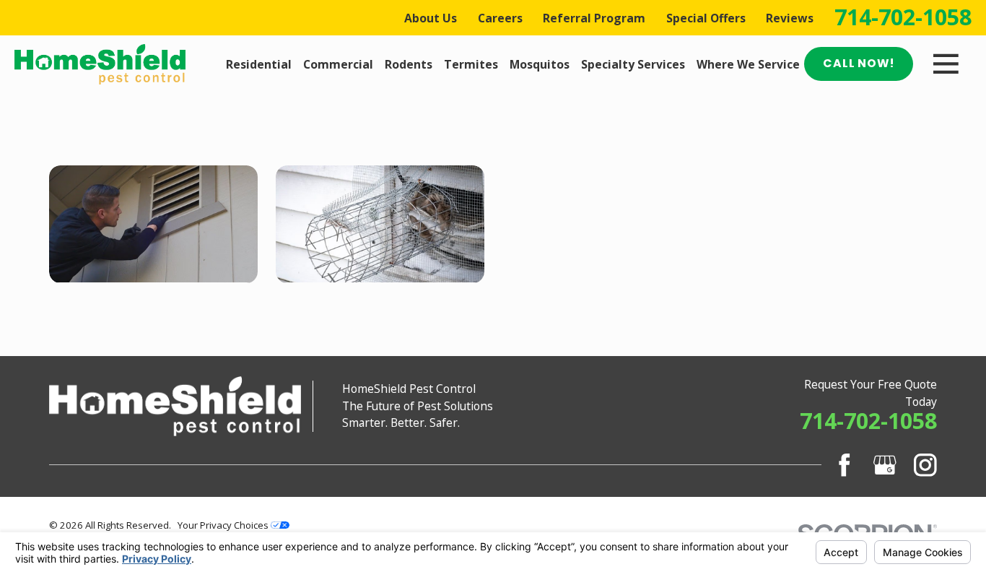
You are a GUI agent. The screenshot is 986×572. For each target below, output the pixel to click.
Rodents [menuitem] (408, 64)
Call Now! (858, 63)
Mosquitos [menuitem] (540, 64)
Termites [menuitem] (471, 64)
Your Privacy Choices (224, 525)
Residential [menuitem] (259, 64)
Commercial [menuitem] (338, 64)
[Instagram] (925, 465)
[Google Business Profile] (884, 465)
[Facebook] (844, 465)
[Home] (100, 64)
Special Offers (706, 18)
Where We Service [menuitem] (748, 64)
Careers (500, 18)
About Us (430, 18)
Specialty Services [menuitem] (633, 64)
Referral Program (594, 18)
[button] (153, 224)
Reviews (789, 18)
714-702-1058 (903, 17)
